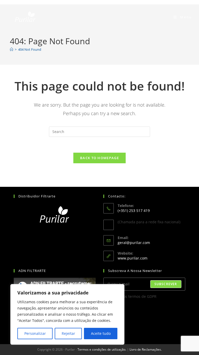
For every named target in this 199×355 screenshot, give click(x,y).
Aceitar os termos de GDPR (133, 296)
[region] (67, 314)
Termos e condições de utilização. (101, 349)
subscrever (165, 284)
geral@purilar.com (134, 242)
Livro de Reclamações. (146, 349)
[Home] (11, 49)
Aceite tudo (101, 333)
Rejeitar (68, 333)
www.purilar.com (132, 258)
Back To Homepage (99, 158)
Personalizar (35, 333)
